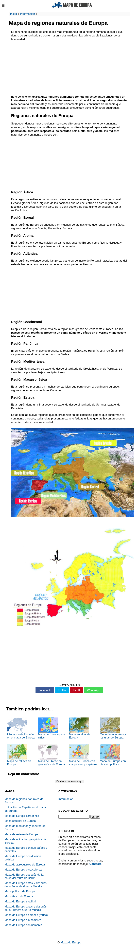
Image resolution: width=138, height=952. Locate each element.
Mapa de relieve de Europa (19, 762)
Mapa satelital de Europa (79, 736)
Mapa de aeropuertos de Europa (25, 864)
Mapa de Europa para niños (51, 736)
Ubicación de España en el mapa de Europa (20, 736)
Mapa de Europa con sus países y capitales (83, 762)
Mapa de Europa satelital (20, 901)
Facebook (45, 690)
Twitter (62, 690)
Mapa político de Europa (20, 891)
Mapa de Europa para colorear (24, 869)
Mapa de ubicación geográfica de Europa (51, 762)
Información (27, 13)
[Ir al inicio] (72, 8)
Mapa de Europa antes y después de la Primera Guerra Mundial (26, 908)
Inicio (13, 13)
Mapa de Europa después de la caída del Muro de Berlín (24, 876)
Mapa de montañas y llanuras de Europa (113, 736)
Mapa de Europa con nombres (23, 925)
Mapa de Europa (71, 942)
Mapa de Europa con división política (113, 762)
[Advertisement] (69, 68)
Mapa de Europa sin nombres (23, 920)
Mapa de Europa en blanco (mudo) (26, 915)
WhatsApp (93, 690)
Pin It (76, 690)
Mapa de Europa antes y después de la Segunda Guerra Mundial (26, 884)
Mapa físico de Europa (19, 896)
